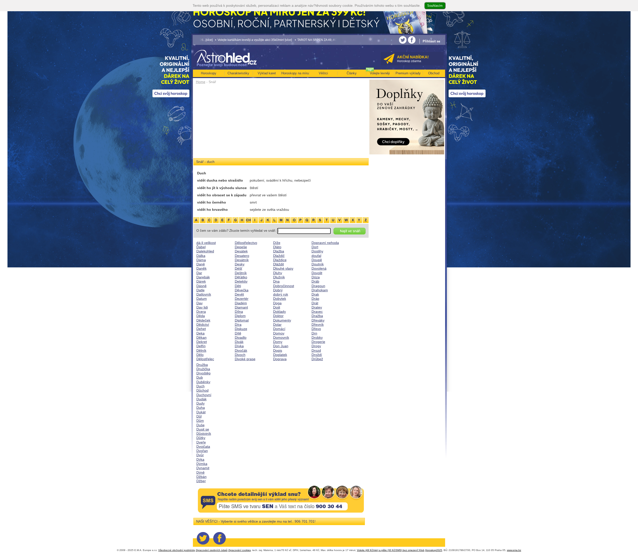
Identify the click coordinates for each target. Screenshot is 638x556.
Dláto (277, 247)
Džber (201, 481)
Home (200, 82)
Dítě (238, 333)
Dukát (201, 412)
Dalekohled (205, 251)
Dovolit (317, 273)
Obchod (433, 73)
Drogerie (318, 342)
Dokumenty (282, 320)
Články (352, 73)
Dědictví (202, 325)
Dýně (200, 472)
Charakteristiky (238, 73)
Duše (200, 425)
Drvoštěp (203, 373)
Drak (315, 294)
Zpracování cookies (239, 550)
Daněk (201, 268)
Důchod (202, 390)
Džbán (201, 477)
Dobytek (279, 299)
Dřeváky (318, 320)
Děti (238, 286)
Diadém (241, 303)
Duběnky (203, 382)
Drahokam (320, 290)
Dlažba (278, 251)
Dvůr (200, 455)
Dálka (200, 256)
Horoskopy (208, 73)
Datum (201, 299)
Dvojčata (203, 446)
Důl (199, 416)
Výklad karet (267, 73)
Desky (239, 264)
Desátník (242, 260)
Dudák (201, 399)
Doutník (318, 264)
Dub (199, 377)
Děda (200, 316)
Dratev (317, 307)
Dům (200, 421)
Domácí (279, 329)
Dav (199, 303)
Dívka (239, 346)
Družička (203, 369)
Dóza (316, 277)
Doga (277, 303)
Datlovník (203, 294)
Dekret (201, 342)
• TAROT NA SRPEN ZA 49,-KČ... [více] (286, 39)
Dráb (315, 281)
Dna (276, 281)
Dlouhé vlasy (283, 268)
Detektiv (241, 281)
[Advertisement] (281, 123)
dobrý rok (280, 294)
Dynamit (202, 468)
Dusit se (202, 429)
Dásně (201, 286)
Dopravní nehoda (325, 243)
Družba (202, 365)
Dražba (317, 316)
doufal (316, 256)
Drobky (317, 337)
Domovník (281, 337)
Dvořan (202, 451)
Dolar (277, 325)
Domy (277, 342)
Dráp (315, 299)
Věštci (323, 73)
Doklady (279, 312)
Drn (314, 333)
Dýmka (201, 464)
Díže (276, 243)
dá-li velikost (206, 243)
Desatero (242, 256)
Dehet (201, 329)
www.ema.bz (514, 550)
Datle (200, 290)
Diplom (240, 316)
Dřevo (316, 329)
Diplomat (242, 320)
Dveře (201, 442)
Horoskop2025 (433, 550)
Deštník (241, 273)
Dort (315, 247)
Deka (200, 333)
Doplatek (280, 355)
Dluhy (277, 273)
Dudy (200, 403)
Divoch (240, 355)
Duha (200, 408)
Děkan (201, 337)
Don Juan (280, 346)
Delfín (201, 346)
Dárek (201, 281)
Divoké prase (245, 359)
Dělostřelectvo (246, 243)
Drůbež (317, 359)
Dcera (201, 312)
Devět (239, 294)
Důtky (200, 438)
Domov (278, 333)
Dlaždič (279, 256)
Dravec (317, 312)
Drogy (316, 346)
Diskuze (241, 329)
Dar (199, 273)
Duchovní (203, 395)
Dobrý (278, 290)
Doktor (278, 316)
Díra (238, 325)
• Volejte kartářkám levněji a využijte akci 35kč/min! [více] (218, 39)
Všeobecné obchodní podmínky (176, 550)
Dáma (201, 260)
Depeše (241, 247)
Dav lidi (202, 307)
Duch (200, 386)
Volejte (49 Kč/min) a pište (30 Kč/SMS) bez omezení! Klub (390, 550)
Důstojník (203, 434)
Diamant (241, 307)
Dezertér (241, 299)
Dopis (277, 350)
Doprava (280, 359)
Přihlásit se (431, 41)
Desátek (241, 251)
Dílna (239, 312)
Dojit (276, 307)
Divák (239, 342)
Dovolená (319, 268)
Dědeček (203, 320)
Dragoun (318, 286)
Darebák (203, 277)
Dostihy (317, 251)
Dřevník (318, 325)
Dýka (200, 459)
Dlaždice (280, 260)
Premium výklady (408, 73)
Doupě (317, 260)
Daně (200, 264)
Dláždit (278, 264)
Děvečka (241, 290)
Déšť (238, 268)
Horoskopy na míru (295, 73)
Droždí (317, 355)
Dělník (201, 350)
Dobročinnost (283, 286)
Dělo (200, 355)
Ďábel (201, 247)
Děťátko (241, 277)
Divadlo (240, 337)
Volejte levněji (380, 73)
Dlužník (279, 277)
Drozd (316, 350)
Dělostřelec (205, 359)
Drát (315, 303)
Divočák (241, 350)
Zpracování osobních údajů (212, 550)
